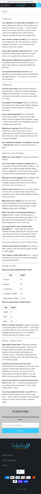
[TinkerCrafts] (20, 5)
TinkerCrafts (22, 489)
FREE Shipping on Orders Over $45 (20, 1)
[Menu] (1, 5)
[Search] (33, 5)
